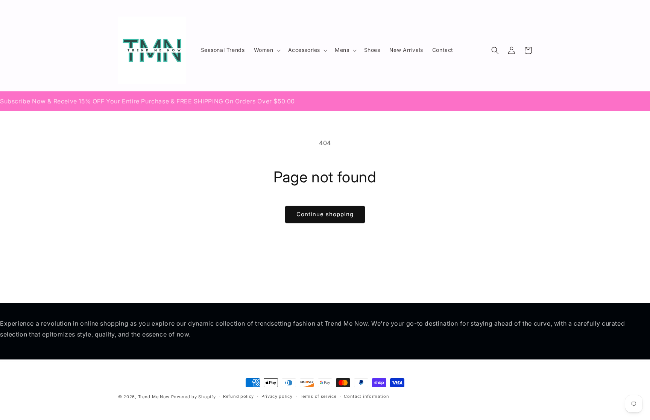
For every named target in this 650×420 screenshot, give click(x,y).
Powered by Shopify (193, 396)
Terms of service (318, 396)
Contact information (366, 396)
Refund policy (238, 396)
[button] (266, 50)
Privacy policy (277, 396)
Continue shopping (325, 214)
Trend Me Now (154, 396)
